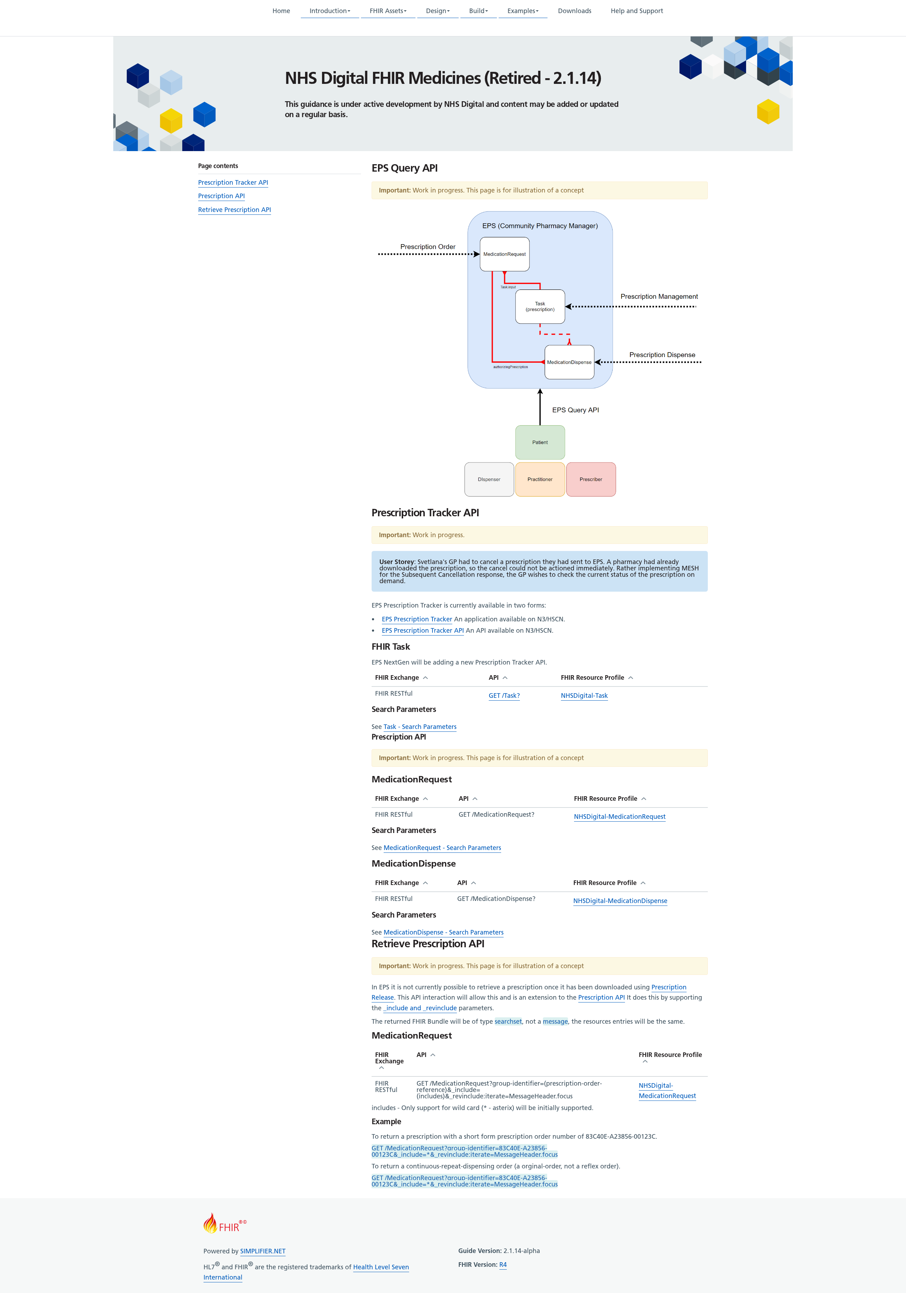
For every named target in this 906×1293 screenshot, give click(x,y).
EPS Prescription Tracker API (423, 630)
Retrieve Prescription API (234, 210)
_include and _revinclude (420, 1008)
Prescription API (221, 196)
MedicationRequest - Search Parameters (442, 848)
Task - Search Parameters (420, 727)
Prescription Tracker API (233, 182)
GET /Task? (504, 695)
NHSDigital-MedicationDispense (620, 901)
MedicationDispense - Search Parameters (444, 932)
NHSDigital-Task (584, 695)
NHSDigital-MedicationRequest (620, 816)
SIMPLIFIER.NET (263, 1251)
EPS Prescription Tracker (417, 619)
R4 (503, 1264)
